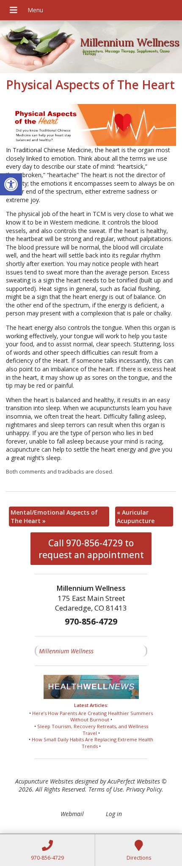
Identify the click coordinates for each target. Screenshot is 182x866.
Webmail (72, 814)
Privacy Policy (144, 789)
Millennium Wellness (66, 651)
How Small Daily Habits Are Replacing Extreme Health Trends (92, 742)
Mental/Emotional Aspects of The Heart (54, 516)
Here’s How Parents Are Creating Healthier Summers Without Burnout (92, 716)
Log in (114, 814)
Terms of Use (105, 789)
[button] (11, 184)
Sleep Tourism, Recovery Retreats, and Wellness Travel (92, 729)
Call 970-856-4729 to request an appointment (91, 549)
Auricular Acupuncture (135, 516)
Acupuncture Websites (44, 781)
